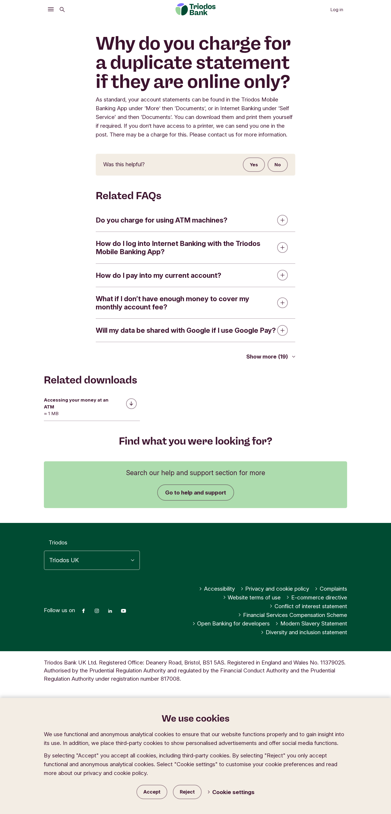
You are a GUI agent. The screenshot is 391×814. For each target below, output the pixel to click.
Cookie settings (233, 792)
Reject (187, 792)
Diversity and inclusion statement (306, 632)
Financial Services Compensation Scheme (295, 615)
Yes (254, 164)
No (277, 164)
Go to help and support (195, 492)
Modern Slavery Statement (313, 623)
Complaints (333, 588)
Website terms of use (254, 597)
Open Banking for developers (233, 623)
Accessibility (219, 588)
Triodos (58, 542)
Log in (336, 9)
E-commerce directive (319, 597)
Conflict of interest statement (310, 606)
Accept (151, 792)
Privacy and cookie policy (277, 588)
